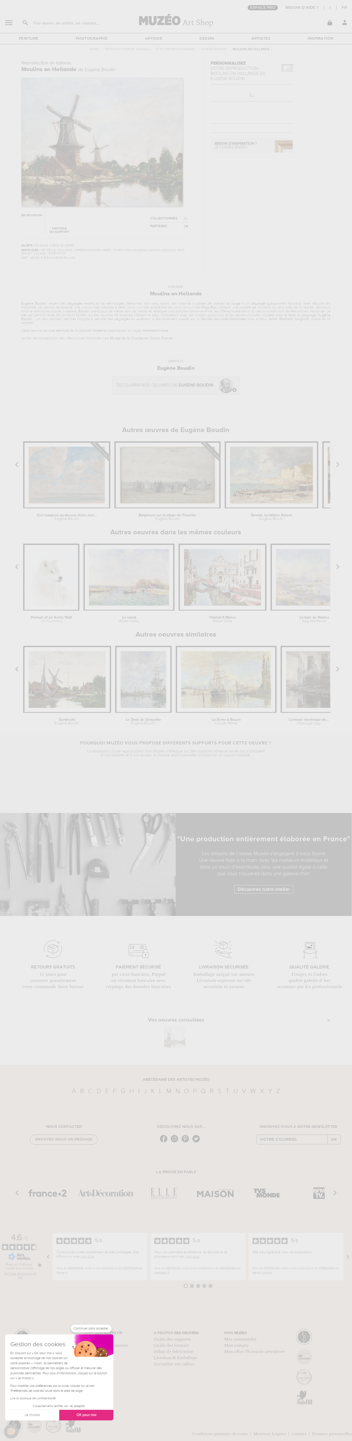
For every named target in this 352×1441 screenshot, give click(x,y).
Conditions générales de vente (220, 1434)
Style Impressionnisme (175, 49)
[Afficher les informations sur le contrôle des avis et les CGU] (40, 1265)
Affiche (153, 38)
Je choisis (32, 1415)
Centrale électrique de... (309, 721)
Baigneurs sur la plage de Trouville (167, 517)
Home (94, 49)
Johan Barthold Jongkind (288, 319)
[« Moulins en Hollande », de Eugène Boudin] (174, 1037)
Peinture (28, 38)
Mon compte (236, 1345)
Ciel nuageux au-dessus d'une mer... (67, 517)
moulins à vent (113, 307)
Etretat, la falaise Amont (271, 517)
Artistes (260, 38)
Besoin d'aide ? (302, 7)
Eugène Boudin (214, 49)
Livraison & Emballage (175, 1357)
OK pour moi (86, 1415)
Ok (334, 1139)
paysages (122, 319)
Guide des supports (172, 1339)
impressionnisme (155, 330)
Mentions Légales (269, 1434)
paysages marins (81, 303)
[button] (11, 1431)
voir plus (87, 1256)
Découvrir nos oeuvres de (164, 385)
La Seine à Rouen (226, 721)
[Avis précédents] (48, 1256)
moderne (99, 330)
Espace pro (262, 7)
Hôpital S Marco (222, 619)
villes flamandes (233, 319)
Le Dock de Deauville (143, 721)
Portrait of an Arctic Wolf (51, 619)
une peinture (58, 330)
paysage (258, 303)
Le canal (129, 619)
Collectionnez (164, 218)
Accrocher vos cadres (174, 1364)
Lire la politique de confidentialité (33, 1398)
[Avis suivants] (347, 1256)
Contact (298, 1434)
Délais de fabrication (173, 1351)
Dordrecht (67, 721)
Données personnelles (332, 1434)
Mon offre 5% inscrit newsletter (254, 1351)
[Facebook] (165, 1142)
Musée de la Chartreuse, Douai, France (141, 338)
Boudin (84, 311)
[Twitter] (197, 1142)
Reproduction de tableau (127, 49)
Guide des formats (171, 1345)
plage (236, 303)
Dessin (206, 38)
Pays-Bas (209, 307)
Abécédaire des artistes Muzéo (176, 1079)
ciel (24, 315)
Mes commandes (240, 1339)
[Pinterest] (186, 1142)
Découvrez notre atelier (264, 889)
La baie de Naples (314, 619)
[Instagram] (175, 1142)
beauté (206, 319)
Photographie (92, 38)
